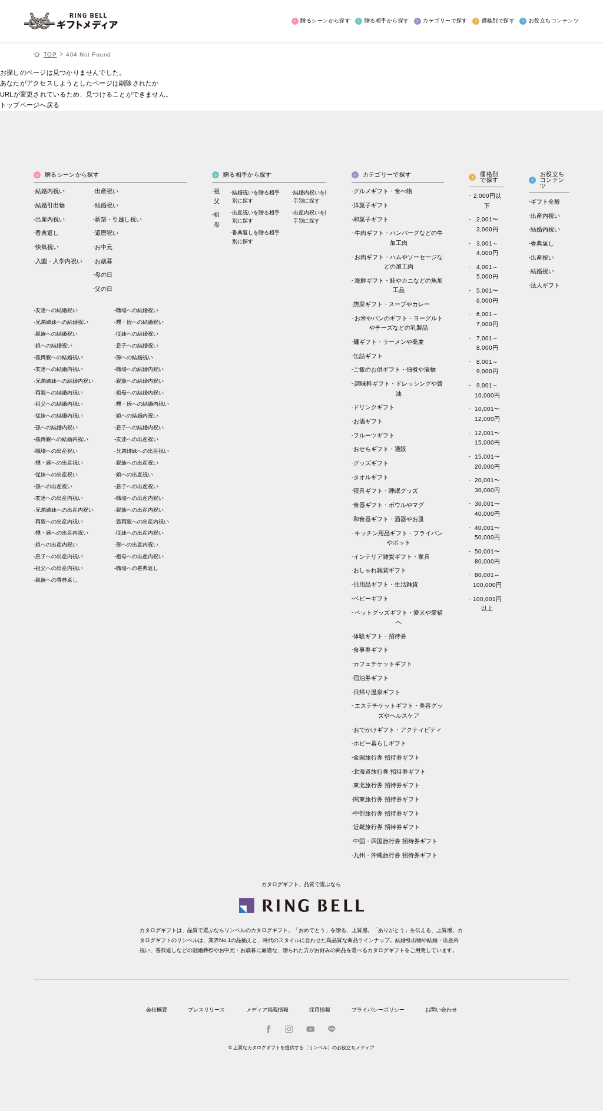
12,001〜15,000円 (487, 438)
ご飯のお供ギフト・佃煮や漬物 (394, 369)
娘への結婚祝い (53, 346)
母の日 (103, 274)
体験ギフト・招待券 (379, 636)
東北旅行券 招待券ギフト (386, 785)
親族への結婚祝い (56, 334)
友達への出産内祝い (59, 498)
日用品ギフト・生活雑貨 (385, 584)
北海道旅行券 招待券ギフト (389, 771)
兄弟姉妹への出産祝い (142, 451)
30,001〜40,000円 (487, 508)
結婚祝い (106, 205)
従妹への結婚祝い (137, 334)
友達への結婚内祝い (59, 369)
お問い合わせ (441, 1010)
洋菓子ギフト (371, 205)
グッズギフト (371, 463)
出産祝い (106, 191)
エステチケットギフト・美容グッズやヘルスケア (398, 710)
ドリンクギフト (374, 407)
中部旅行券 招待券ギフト (386, 813)
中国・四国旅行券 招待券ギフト (395, 841)
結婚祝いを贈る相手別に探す (256, 197)
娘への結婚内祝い (137, 416)
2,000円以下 (487, 201)
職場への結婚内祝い (140, 369)
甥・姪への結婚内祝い (142, 404)
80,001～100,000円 (487, 580)
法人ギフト (545, 285)
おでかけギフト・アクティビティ (397, 730)
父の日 (103, 289)
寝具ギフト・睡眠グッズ (385, 490)
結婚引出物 (50, 205)
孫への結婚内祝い (56, 427)
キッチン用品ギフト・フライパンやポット (398, 538)
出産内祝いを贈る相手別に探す (317, 217)
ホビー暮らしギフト (379, 743)
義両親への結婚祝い (59, 357)
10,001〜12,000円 (487, 414)
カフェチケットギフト (382, 664)
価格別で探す (498, 21)
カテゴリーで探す (445, 21)
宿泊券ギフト (371, 678)
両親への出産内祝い (59, 522)
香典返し (47, 233)
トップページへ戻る (29, 104)
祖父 (217, 196)
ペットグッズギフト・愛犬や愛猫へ (398, 617)
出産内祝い (50, 219)
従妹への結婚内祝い (59, 416)
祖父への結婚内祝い (59, 404)
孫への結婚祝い (134, 357)
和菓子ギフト (371, 219)
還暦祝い (106, 233)
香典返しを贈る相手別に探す (256, 237)
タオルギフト (371, 477)
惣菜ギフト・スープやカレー (391, 304)
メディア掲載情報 (267, 1010)
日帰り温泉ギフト (376, 692)
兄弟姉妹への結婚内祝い (64, 381)
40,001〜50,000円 (487, 533)
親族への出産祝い (137, 463)
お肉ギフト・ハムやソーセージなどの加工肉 (398, 262)
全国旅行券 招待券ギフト (386, 757)
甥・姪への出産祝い (59, 463)
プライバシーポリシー (378, 1010)
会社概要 (156, 1010)
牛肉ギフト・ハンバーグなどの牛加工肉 (398, 238)
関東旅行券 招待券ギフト (386, 799)
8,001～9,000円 (487, 367)
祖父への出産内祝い (59, 568)
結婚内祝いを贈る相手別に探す (317, 197)
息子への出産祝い (137, 486)
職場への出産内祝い (140, 498)
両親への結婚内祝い (59, 393)
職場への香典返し (137, 568)
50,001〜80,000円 (487, 556)
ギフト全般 (545, 201)
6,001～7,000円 (487, 319)
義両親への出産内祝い (142, 522)
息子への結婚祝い (137, 346)
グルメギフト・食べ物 (382, 191)
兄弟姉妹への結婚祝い (61, 322)
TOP (50, 54)
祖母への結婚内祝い (140, 393)
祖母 (217, 219)
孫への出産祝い (53, 486)
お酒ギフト (368, 421)
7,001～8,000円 (487, 343)
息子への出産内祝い (59, 556)
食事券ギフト (371, 649)
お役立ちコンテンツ (554, 21)
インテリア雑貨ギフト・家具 (391, 556)
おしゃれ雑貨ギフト (379, 570)
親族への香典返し (56, 580)
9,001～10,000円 (487, 390)
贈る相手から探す (387, 21)
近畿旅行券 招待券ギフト (386, 827)
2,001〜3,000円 (487, 224)
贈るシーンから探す (325, 21)
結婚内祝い (50, 191)
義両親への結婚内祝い (61, 439)
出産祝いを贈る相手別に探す (256, 217)
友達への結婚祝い (56, 310)
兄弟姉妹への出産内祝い (64, 510)
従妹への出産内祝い (140, 533)
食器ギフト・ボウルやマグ (388, 505)
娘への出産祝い (134, 474)
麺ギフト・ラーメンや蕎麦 (388, 342)
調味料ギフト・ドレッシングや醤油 (398, 388)
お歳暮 (103, 261)
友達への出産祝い (137, 439)
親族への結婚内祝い (140, 381)
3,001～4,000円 (487, 248)
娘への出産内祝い (56, 545)
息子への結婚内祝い (140, 427)
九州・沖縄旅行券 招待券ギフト (395, 855)
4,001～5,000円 (487, 272)
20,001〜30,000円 (487, 485)
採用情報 (319, 1010)
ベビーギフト (371, 598)
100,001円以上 (487, 604)
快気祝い (47, 247)
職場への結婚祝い (137, 310)
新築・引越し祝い (118, 219)
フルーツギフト (374, 435)
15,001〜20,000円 (487, 461)
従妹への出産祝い (56, 474)
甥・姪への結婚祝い (140, 322)
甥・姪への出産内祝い (61, 533)
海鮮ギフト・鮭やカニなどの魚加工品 (398, 285)
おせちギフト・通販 (379, 449)
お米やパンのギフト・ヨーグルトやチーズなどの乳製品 (398, 323)
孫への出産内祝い (137, 545)
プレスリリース (206, 1010)
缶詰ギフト (368, 356)
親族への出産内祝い (140, 510)
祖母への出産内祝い (140, 556)
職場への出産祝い (56, 451)
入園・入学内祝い (58, 261)
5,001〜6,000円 (487, 295)
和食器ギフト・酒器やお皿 (388, 519)
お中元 (103, 247)
